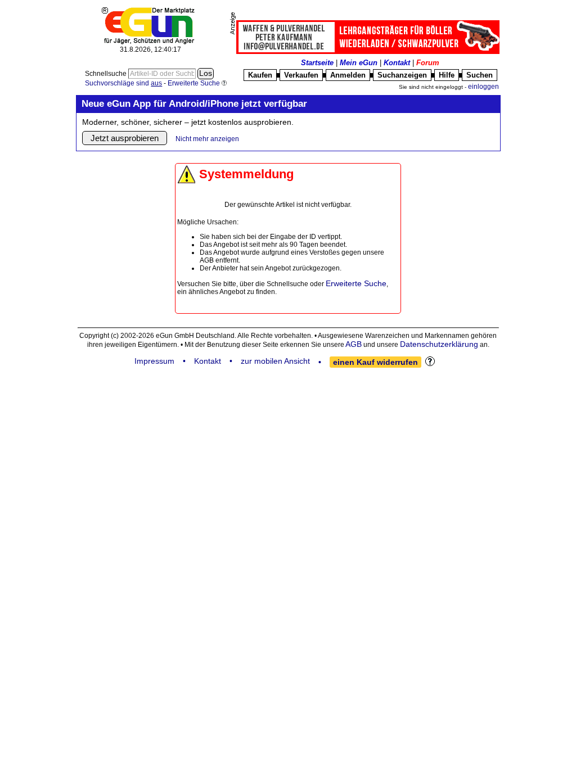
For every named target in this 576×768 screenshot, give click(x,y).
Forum (427, 62)
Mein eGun (358, 62)
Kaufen (260, 75)
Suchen (479, 75)
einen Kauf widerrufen (375, 362)
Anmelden (348, 75)
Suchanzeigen (402, 75)
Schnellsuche (106, 74)
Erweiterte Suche (356, 283)
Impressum (154, 360)
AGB (353, 344)
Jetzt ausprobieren (125, 138)
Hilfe (446, 75)
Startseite (317, 62)
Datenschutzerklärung (439, 344)
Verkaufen (301, 75)
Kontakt (397, 62)
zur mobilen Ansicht (275, 360)
